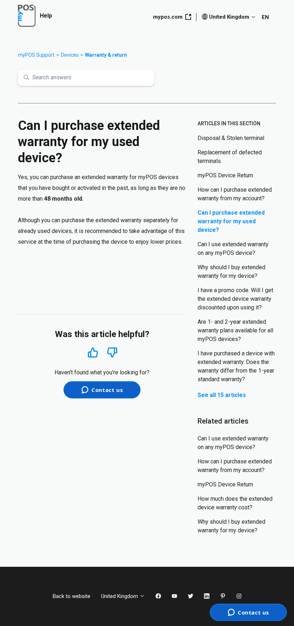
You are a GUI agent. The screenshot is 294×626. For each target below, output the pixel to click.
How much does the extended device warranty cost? (235, 503)
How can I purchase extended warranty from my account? (235, 194)
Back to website (71, 596)
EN (265, 17)
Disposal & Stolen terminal (231, 138)
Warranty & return (106, 55)
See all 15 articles (222, 395)
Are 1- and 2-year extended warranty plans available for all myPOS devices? (235, 330)
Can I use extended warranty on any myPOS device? (233, 248)
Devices (70, 55)
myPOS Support (36, 55)
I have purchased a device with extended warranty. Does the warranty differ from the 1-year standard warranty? (236, 366)
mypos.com (167, 17)
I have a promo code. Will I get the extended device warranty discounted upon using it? (235, 299)
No (112, 352)
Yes (93, 352)
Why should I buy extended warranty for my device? (231, 271)
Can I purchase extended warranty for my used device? (231, 221)
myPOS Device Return (225, 175)
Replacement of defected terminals (230, 156)
